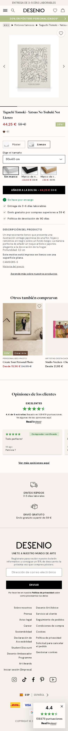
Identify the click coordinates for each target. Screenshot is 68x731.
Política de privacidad (43, 592)
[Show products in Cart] (63, 10)
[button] (49, 715)
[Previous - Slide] (4, 66)
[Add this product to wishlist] (61, 33)
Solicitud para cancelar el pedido (49, 645)
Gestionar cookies (47, 652)
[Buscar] (13, 10)
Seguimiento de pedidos (50, 619)
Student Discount (22, 647)
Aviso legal (25, 619)
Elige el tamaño (12, 152)
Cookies (41, 631)
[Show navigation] (5, 10)
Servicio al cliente (46, 613)
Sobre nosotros (23, 607)
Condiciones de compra (50, 625)
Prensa (28, 613)
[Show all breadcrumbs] (6, 25)
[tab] (8, 105)
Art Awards (25, 663)
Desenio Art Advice (47, 607)
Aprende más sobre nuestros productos (34, 273)
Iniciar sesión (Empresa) (18, 669)
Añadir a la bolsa (34, 190)
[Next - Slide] (64, 66)
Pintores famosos (24, 25)
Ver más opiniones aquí (33, 462)
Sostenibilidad (23, 631)
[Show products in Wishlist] (55, 10)
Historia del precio (13, 266)
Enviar (34, 584)
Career (28, 625)
